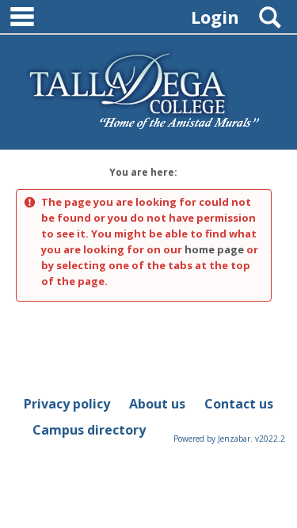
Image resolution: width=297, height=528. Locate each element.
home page (214, 249)
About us (157, 403)
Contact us (238, 403)
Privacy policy (67, 403)
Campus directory (89, 430)
